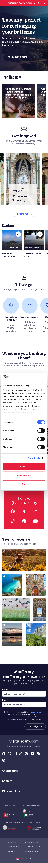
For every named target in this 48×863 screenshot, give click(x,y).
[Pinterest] (26, 753)
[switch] (41, 430)
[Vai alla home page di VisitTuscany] (20, 3)
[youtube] (35, 521)
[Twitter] (9, 753)
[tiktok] (12, 521)
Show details (34, 458)
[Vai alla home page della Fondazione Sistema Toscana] (14, 827)
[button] (24, 771)
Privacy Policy (35, 712)
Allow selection (24, 475)
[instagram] (35, 511)
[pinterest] (24, 521)
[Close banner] (44, 376)
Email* (5, 700)
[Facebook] (3, 753)
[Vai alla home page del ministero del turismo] (32, 815)
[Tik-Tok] (20, 753)
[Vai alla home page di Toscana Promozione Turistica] (36, 828)
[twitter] (24, 511)
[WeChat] (38, 753)
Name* (5, 689)
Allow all (24, 466)
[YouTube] (32, 753)
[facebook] (12, 511)
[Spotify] (3, 760)
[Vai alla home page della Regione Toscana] (10, 815)
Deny (24, 484)
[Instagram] (15, 753)
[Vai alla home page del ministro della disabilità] (32, 811)
